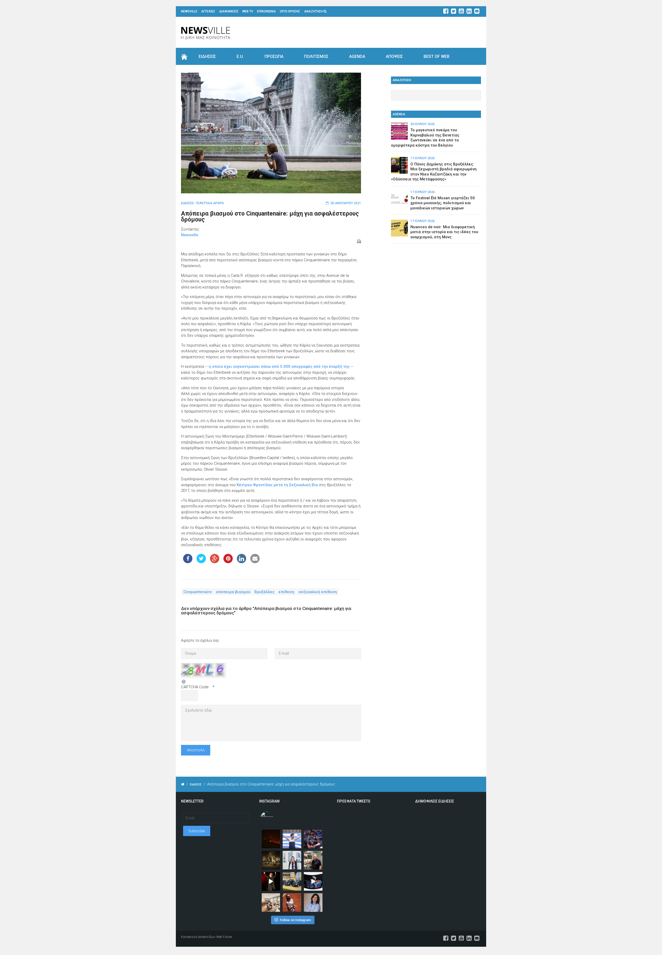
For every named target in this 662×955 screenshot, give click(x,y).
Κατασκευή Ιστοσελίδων (198, 937)
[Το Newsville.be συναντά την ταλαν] (292, 860)
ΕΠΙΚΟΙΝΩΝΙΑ (266, 11)
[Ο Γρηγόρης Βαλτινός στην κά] (271, 881)
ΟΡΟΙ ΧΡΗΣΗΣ (290, 11)
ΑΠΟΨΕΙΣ (394, 56)
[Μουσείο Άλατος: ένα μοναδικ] (313, 860)
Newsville (189, 235)
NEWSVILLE (189, 11)
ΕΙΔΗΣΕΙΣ (207, 56)
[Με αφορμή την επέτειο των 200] (271, 860)
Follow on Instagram (295, 920)
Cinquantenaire (197, 592)
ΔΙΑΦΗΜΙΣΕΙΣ (228, 11)
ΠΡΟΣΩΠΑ (274, 56)
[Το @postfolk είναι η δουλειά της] (313, 881)
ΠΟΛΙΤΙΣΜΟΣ (316, 56)
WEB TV (247, 11)
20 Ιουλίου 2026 (422, 124)
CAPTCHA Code (195, 687)
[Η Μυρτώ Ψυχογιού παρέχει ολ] (313, 902)
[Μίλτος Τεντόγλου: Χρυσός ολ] (292, 839)
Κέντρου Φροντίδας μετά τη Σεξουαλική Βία (277, 485)
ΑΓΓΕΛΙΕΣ (208, 11)
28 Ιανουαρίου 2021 (345, 203)
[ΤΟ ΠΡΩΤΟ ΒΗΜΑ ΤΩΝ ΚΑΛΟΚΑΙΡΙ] (292, 881)
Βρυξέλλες (264, 592)
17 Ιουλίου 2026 (422, 158)
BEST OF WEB (436, 56)
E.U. (240, 56)
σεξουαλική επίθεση (317, 592)
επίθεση (286, 592)
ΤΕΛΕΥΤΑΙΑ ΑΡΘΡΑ (210, 203)
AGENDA (357, 56)
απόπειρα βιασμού (233, 592)
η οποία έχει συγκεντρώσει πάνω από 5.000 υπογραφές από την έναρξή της (279, 366)
